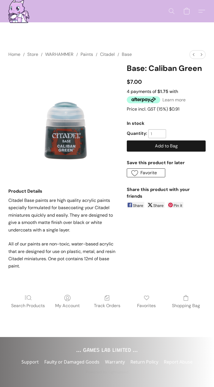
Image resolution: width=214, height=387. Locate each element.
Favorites (146, 306)
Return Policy (144, 362)
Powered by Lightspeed (107, 371)
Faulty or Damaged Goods (71, 362)
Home (14, 54)
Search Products (28, 306)
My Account (67, 306)
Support (30, 362)
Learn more (174, 100)
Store (32, 54)
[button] (17, 11)
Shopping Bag (186, 306)
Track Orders (107, 306)
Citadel (107, 54)
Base (127, 54)
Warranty (115, 362)
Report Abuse (178, 362)
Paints (87, 54)
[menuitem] (194, 55)
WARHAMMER (59, 54)
